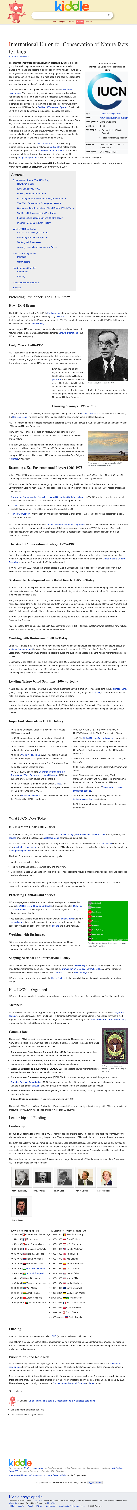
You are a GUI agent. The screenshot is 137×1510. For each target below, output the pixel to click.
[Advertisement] (68, 32)
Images (62, 21)
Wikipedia (13, 1503)
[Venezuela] (64, 1263)
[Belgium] (64, 1234)
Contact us (50, 1506)
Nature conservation (108, 117)
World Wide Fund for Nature (51, 150)
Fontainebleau (54, 312)
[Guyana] (24, 1273)
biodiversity (123, 117)
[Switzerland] (23, 1234)
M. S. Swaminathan (35, 1268)
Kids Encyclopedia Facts (19, 56)
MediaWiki (51, 1503)
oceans (55, 925)
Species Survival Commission (26, 1082)
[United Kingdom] (64, 1239)
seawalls (96, 692)
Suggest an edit (94, 1482)
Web (54, 21)
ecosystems (80, 834)
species (12, 837)
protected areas (51, 837)
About (30, 1506)
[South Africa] (24, 1287)
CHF (54, 1336)
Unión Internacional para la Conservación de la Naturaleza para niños (62, 1400)
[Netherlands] (24, 1258)
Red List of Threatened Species (53, 107)
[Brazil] (67, 1297)
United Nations (43, 143)
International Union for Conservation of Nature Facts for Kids (37, 1475)
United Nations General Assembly (99, 738)
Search (109, 15)
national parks (67, 918)
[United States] (24, 1253)
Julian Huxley (37, 323)
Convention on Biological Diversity (78, 968)
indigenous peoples (27, 157)
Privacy (39, 1506)
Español (89, 21)
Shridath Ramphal (35, 1273)
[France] (24, 1239)
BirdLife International (69, 332)
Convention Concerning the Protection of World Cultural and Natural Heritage (47, 497)
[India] (24, 1268)
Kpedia (80, 21)
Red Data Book (19, 416)
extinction (34, 1085)
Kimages (71, 21)
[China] (24, 1297)
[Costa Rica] (66, 1317)
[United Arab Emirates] (26, 1302)
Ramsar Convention (20, 513)
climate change (120, 688)
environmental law (96, 834)
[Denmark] (64, 1307)
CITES (14, 505)
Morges (14, 458)
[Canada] (64, 1268)
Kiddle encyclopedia (33, 1468)
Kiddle (11, 1506)
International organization (110, 113)
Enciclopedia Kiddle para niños (72, 1506)
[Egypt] (24, 1263)
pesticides (57, 379)
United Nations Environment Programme (66, 524)
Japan (91, 1383)
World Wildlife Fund (30, 754)
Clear (104, 15)
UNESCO (60, 316)
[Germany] (64, 1292)
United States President (101, 1019)
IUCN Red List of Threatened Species (34, 905)
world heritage (80, 972)
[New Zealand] (64, 1287)
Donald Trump (119, 1019)
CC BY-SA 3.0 (37, 1500)
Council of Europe (89, 413)
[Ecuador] (24, 1283)
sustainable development (21, 649)
